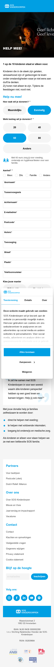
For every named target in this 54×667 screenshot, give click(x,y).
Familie (33, 175)
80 (39, 138)
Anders (27, 148)
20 (14, 127)
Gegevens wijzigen (15, 548)
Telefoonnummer (12, 272)
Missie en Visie (13, 505)
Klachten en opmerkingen (18, 537)
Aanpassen (25, 362)
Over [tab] (44, 300)
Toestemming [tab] (10, 300)
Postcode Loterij (14, 478)
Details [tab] (28, 300)
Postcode (9, 222)
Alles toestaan (27, 352)
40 (39, 127)
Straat (7, 252)
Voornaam (9, 182)
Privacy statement (15, 554)
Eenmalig (39, 110)
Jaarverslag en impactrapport (20, 510)
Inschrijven (39, 576)
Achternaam (10, 202)
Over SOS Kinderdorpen (18, 499)
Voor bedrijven (13, 473)
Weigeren (27, 372)
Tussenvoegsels (12, 192)
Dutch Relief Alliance (16, 484)
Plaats (7, 262)
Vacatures (11, 516)
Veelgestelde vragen (16, 543)
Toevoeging (10, 242)
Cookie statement (14, 559)
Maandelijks (14, 110)
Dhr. (21, 175)
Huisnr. (7, 232)
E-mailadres (10, 212)
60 (14, 138)
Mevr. (10, 175)
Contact (10, 531)
